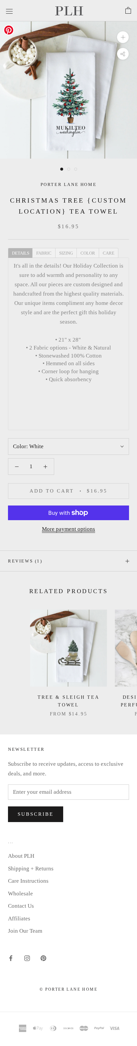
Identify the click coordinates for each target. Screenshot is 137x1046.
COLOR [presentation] (87, 253)
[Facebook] (11, 958)
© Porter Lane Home (68, 989)
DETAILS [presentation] (20, 253)
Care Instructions (28, 881)
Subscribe (36, 814)
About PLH (21, 856)
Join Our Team (25, 931)
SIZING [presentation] (66, 253)
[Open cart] (128, 10)
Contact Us (21, 906)
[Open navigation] (9, 10)
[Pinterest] (43, 958)
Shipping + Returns (31, 868)
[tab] (20, 253)
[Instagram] (27, 958)
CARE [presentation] (108, 253)
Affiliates (19, 918)
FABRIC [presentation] (44, 253)
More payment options (68, 529)
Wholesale (20, 893)
